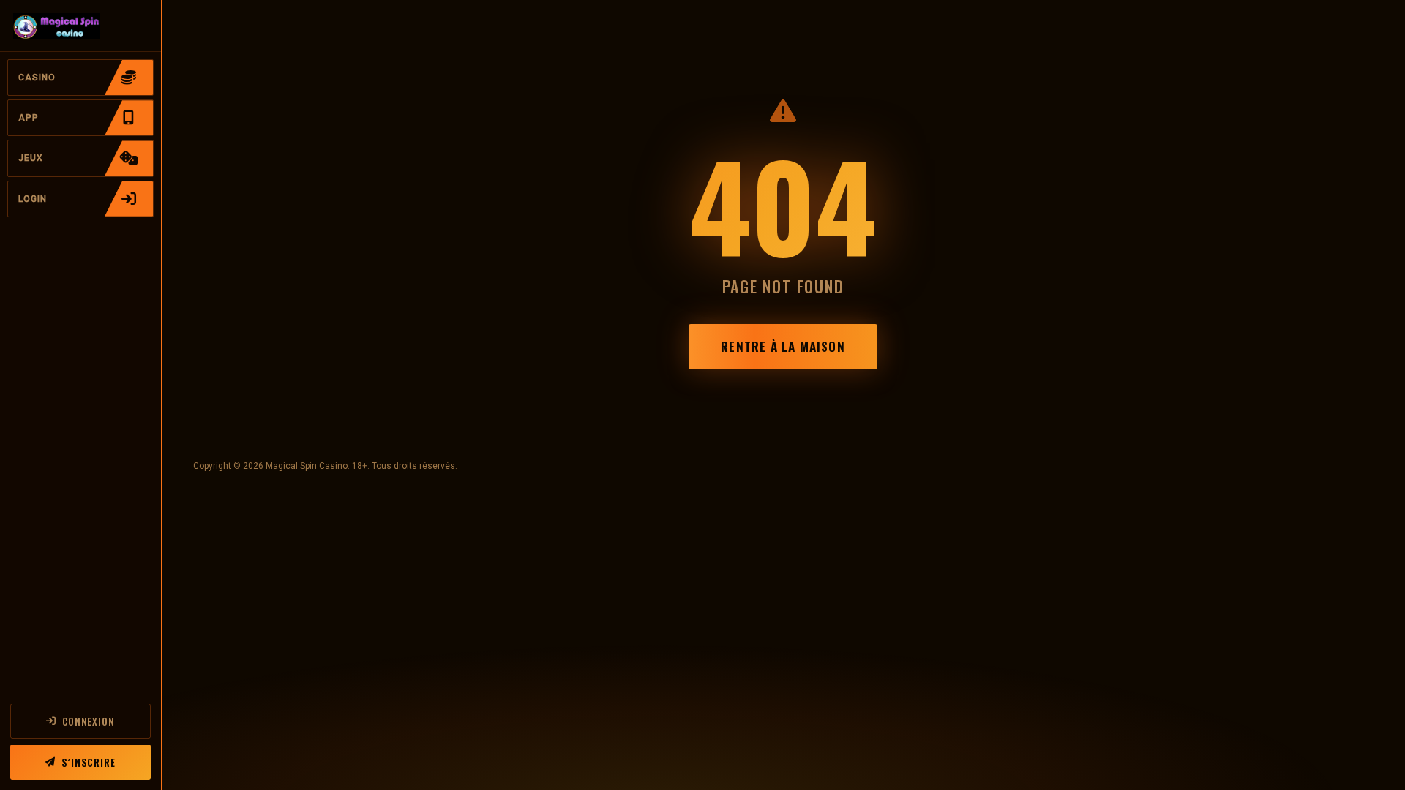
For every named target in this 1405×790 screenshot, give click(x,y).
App (28, 118)
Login (32, 199)
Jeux (30, 158)
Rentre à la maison (782, 346)
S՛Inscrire (88, 762)
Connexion (88, 721)
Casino (37, 77)
